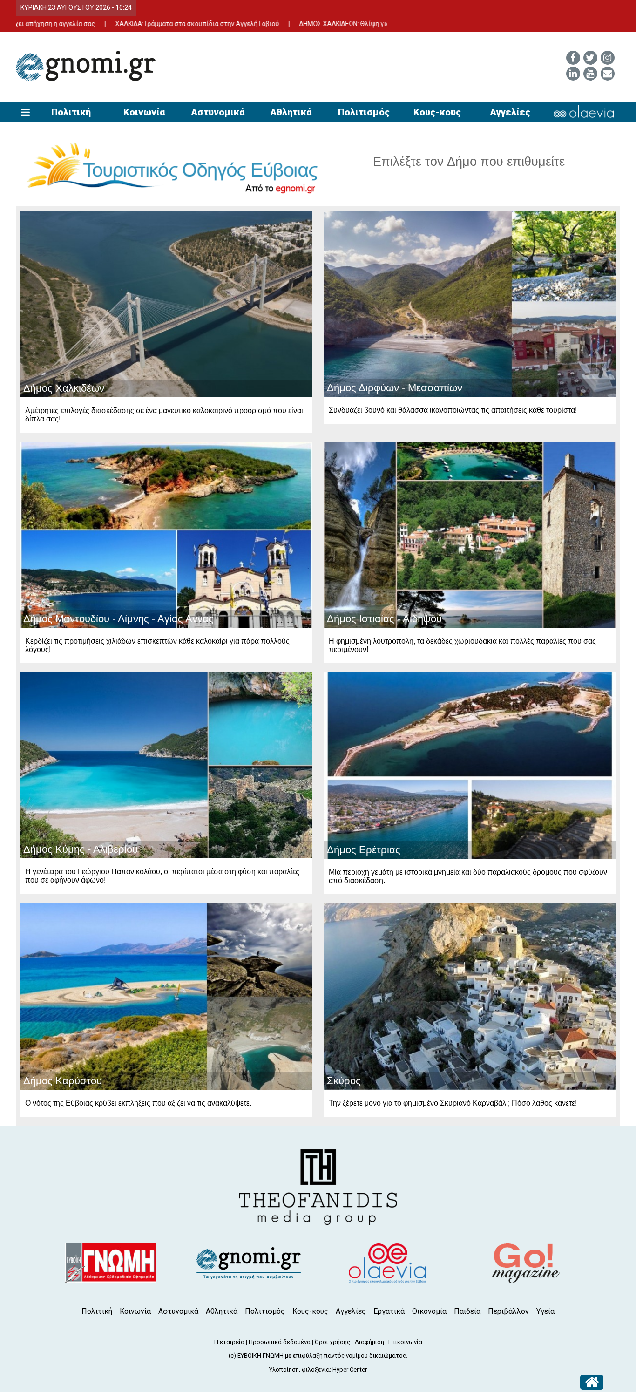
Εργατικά (389, 1311)
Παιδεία (467, 1311)
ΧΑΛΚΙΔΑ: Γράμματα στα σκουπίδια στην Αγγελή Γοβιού (133, 23)
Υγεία (545, 1311)
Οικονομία (429, 1311)
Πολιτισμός (364, 112)
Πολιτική (71, 112)
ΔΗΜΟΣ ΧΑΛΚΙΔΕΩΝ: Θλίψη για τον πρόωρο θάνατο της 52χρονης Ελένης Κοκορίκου (360, 23)
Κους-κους (437, 112)
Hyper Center (349, 1369)
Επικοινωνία (405, 1341)
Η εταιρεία (229, 1341)
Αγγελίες (510, 112)
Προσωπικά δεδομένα (280, 1341)
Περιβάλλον (508, 1311)
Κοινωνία (144, 112)
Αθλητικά (290, 112)
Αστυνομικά (217, 112)
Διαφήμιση (369, 1341)
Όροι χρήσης (332, 1341)
